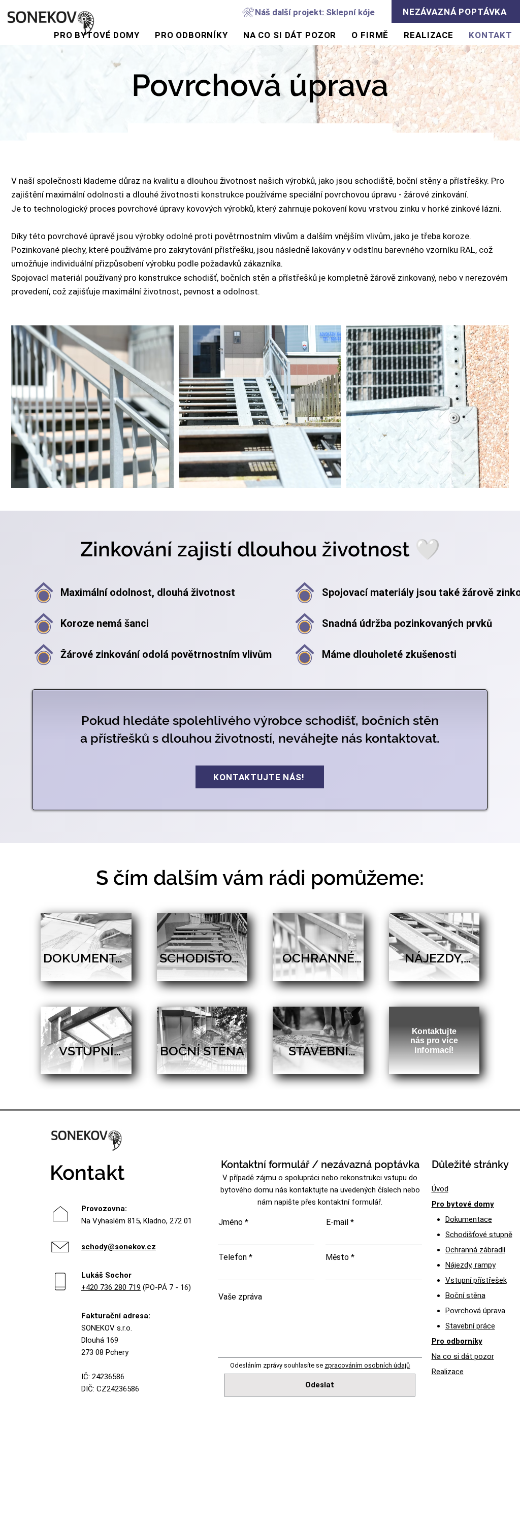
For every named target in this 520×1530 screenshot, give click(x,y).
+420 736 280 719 (111, 1287)
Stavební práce (470, 1326)
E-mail (337, 1222)
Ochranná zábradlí (475, 1249)
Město (337, 1257)
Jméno (230, 1222)
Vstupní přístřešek (476, 1280)
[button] (456, 11)
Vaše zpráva (240, 1297)
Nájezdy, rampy (470, 1265)
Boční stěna (465, 1295)
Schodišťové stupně (478, 1234)
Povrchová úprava (475, 1310)
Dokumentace (468, 1219)
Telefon (232, 1257)
